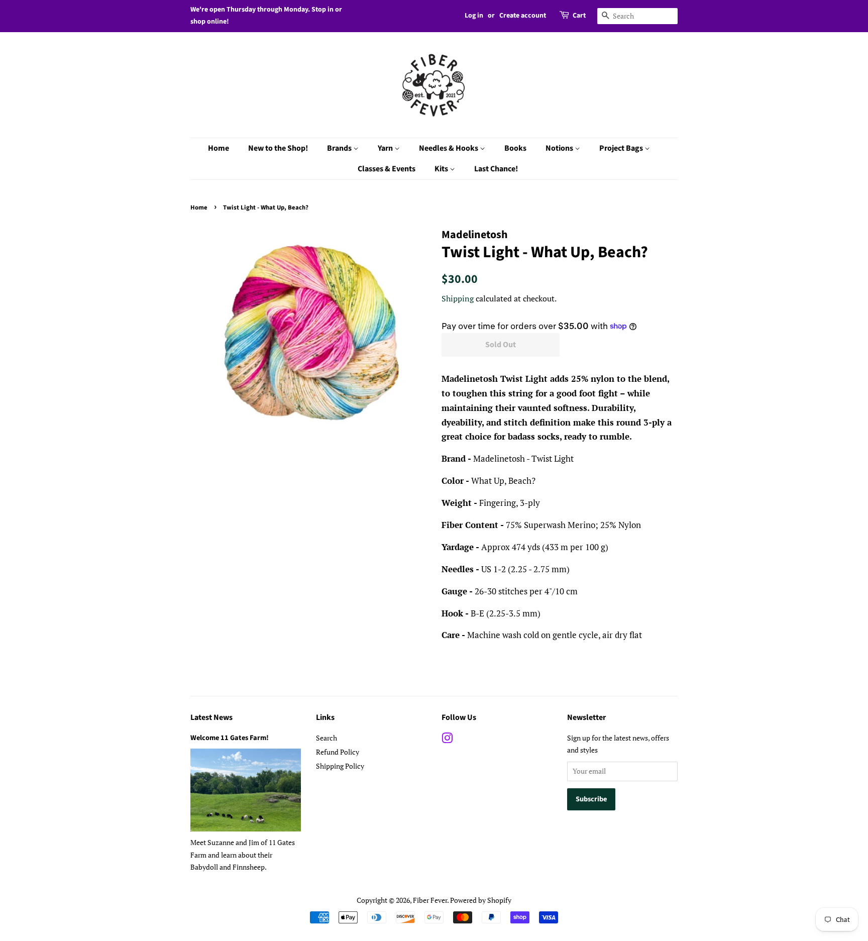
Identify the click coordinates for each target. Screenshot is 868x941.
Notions (560, 148)
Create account (522, 16)
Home (218, 148)
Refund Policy (337, 752)
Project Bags (621, 148)
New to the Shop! (278, 148)
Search (326, 738)
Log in (474, 16)
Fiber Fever (430, 900)
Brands (340, 148)
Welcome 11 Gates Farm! (229, 738)
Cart (579, 16)
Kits (442, 168)
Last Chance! (496, 168)
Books (515, 148)
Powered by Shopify (480, 900)
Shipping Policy (340, 766)
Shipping (458, 298)
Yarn (386, 148)
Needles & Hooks (449, 148)
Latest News (211, 717)
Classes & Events (386, 168)
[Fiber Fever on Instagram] (447, 740)
